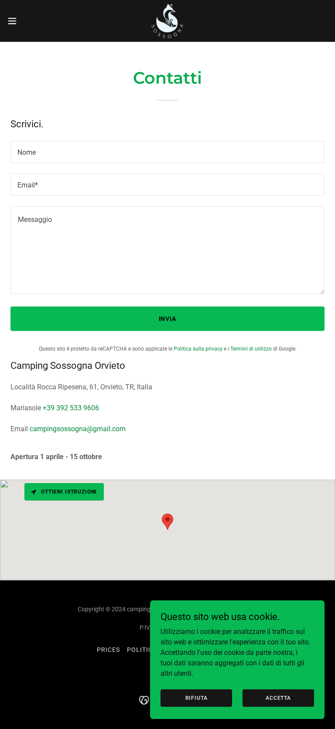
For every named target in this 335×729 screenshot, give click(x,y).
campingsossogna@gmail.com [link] (78, 429)
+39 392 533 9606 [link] (71, 408)
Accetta (278, 698)
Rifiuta (196, 698)
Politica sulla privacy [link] (198, 349)
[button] (28, 21)
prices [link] (108, 649)
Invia (168, 318)
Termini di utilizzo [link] (251, 349)
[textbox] (167, 152)
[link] (167, 20)
